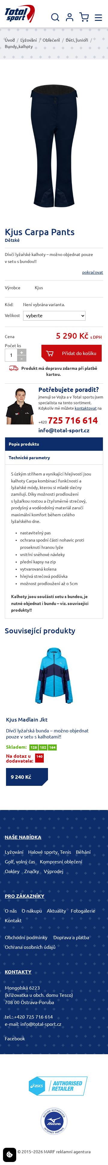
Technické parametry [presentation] (29, 457)
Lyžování (28, 40)
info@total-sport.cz (63, 430)
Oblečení (51, 40)
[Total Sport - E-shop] (20, 14)
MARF (49, 1151)
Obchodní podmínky (26, 937)
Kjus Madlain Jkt (27, 719)
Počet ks (13, 345)
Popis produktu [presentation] (24, 444)
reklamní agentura (73, 1151)
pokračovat (92, 272)
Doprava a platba (71, 937)
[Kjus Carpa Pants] (54, 146)
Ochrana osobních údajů (30, 947)
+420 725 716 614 (33, 1016)
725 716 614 (73, 420)
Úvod (10, 40)
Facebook (15, 1038)
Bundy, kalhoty (19, 46)
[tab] (54, 444)
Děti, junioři (77, 40)
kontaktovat (86, 408)
